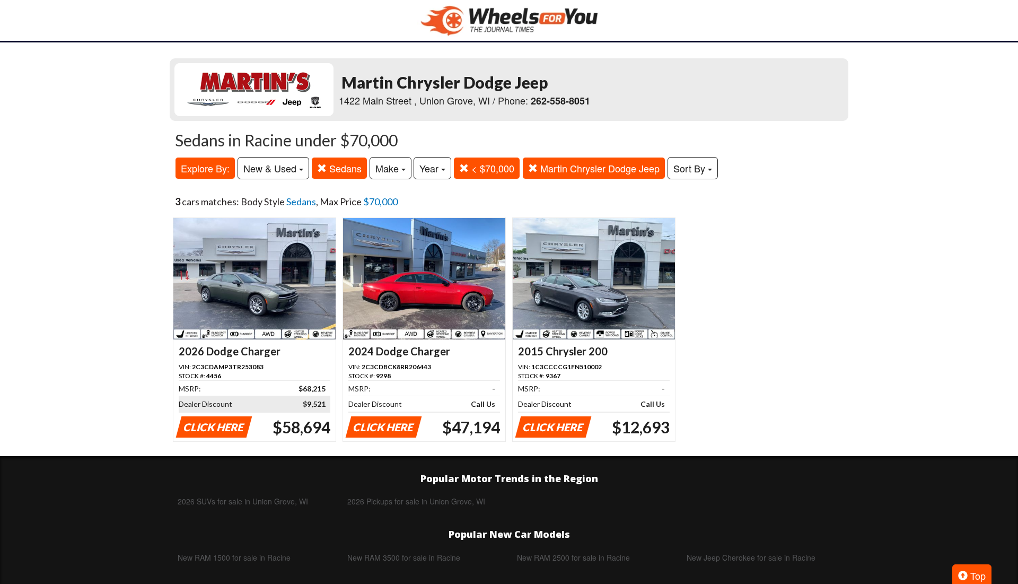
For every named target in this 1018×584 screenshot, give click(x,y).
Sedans (344, 168)
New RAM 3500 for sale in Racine (403, 557)
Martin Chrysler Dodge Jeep (599, 168)
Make (388, 168)
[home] (509, 20)
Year (430, 168)
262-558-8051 (560, 101)
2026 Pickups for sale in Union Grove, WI (416, 501)
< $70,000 (491, 168)
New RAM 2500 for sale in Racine (573, 557)
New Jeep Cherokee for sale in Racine (751, 557)
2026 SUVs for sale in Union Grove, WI (243, 501)
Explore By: (205, 168)
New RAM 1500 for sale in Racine (234, 557)
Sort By (690, 168)
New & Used (271, 168)
